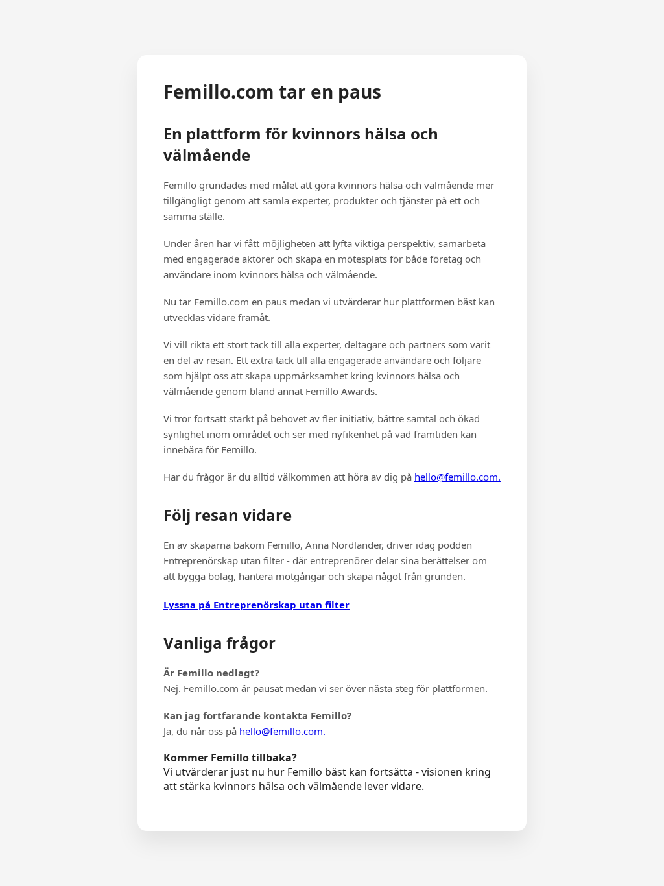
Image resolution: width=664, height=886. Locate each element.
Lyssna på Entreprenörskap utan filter (256, 604)
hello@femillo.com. (457, 476)
